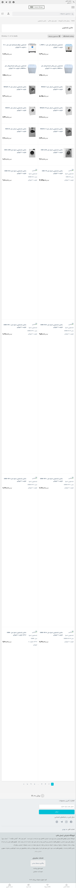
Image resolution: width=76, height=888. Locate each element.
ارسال (56, 812)
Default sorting (69, 36)
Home (73, 21)
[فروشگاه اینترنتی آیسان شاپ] (36, 7)
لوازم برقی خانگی (52, 21)
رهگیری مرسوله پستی (38, 863)
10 (27, 784)
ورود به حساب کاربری (8, 13)
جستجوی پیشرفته (53, 36)
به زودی (69, 3)
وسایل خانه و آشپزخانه (63, 21)
